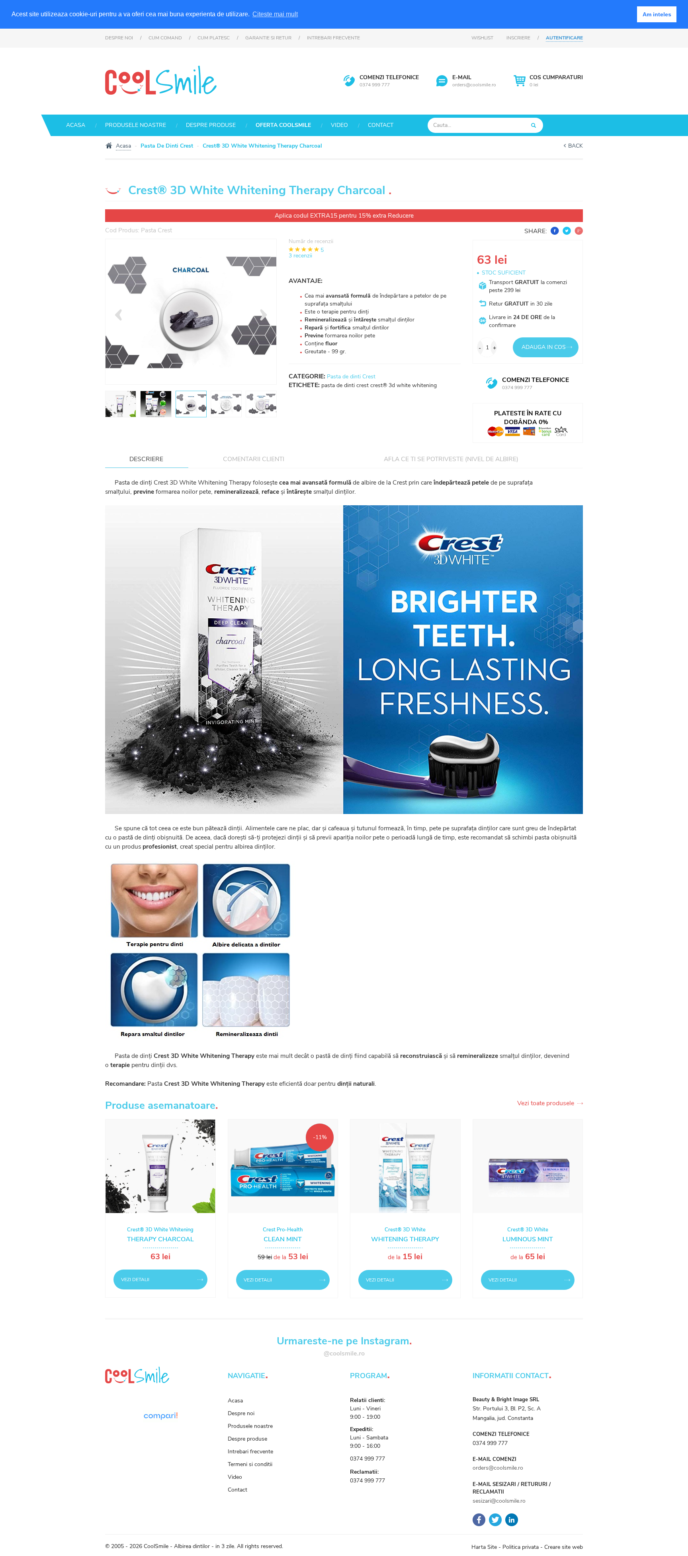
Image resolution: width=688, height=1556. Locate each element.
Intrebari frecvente (333, 38)
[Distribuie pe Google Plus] (578, 231)
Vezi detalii (135, 1279)
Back (575, 146)
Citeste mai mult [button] (275, 14)
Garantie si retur (268, 38)
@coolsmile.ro (344, 1353)
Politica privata (520, 1547)
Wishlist (482, 38)
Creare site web (563, 1547)
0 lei (556, 81)
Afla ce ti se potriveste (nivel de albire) (451, 459)
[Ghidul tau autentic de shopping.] (160, 1416)
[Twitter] (495, 1519)
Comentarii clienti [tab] (253, 459)
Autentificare (564, 38)
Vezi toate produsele (545, 1103)
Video (339, 125)
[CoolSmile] (161, 79)
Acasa (75, 125)
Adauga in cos (544, 347)
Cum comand (165, 38)
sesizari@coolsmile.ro (499, 1501)
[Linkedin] (511, 1519)
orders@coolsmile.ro (474, 85)
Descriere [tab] (146, 459)
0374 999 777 (375, 85)
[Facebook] (479, 1519)
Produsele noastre (135, 125)
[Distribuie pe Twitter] (566, 231)
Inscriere (518, 38)
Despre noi (119, 38)
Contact (380, 125)
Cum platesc (213, 38)
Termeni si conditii (250, 1464)
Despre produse (211, 125)
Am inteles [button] (657, 14)
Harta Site (484, 1547)
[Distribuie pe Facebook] (554, 231)
